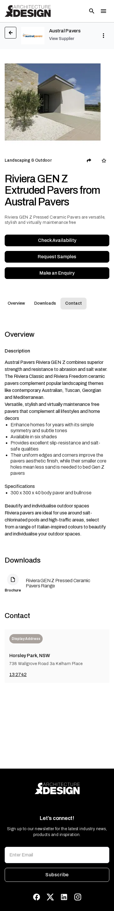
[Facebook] (36, 897)
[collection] (104, 160)
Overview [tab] (16, 303)
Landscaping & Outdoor (28, 160)
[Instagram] (78, 897)
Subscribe (56, 874)
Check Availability (57, 240)
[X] (50, 897)
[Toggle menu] (103, 11)
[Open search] (92, 11)
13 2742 (18, 674)
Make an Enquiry (57, 272)
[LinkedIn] (64, 897)
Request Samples (57, 256)
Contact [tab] (73, 303)
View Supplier (61, 38)
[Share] (89, 160)
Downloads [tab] (45, 303)
